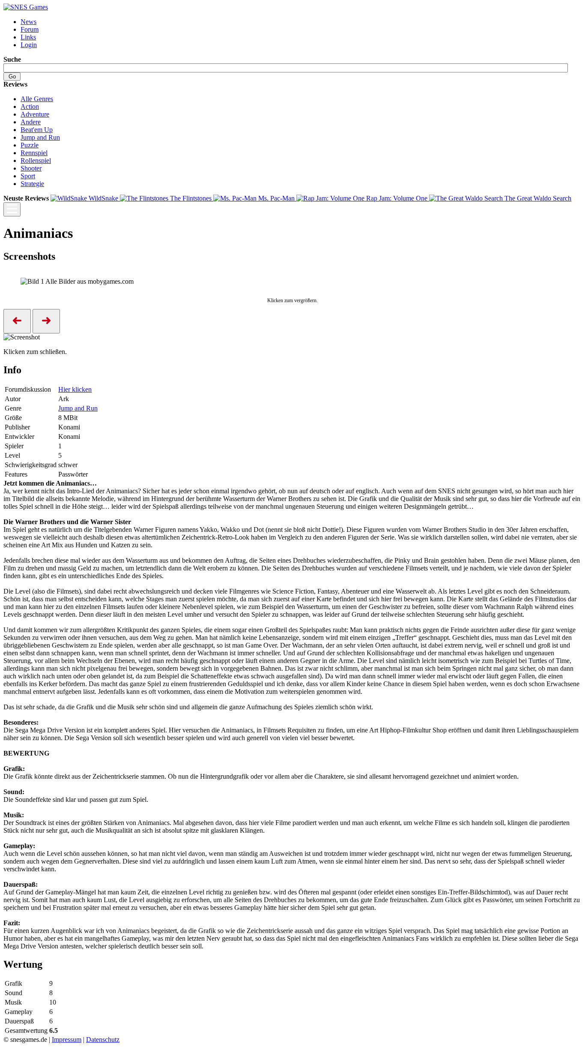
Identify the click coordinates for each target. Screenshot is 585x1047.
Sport (28, 176)
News (28, 21)
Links (28, 37)
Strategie (32, 183)
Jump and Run (40, 137)
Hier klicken (75, 389)
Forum (30, 29)
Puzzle (30, 145)
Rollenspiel (36, 160)
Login (29, 44)
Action (30, 106)
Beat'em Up (37, 129)
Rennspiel (34, 152)
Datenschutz (102, 1039)
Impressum (66, 1039)
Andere (31, 122)
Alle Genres (37, 98)
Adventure (35, 114)
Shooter (31, 168)
